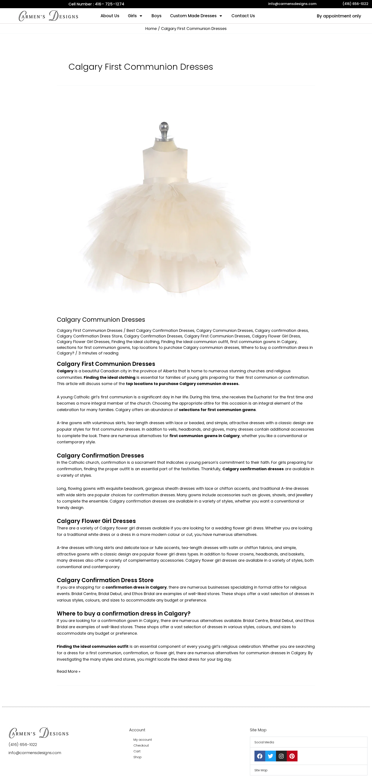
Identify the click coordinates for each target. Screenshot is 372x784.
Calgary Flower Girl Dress (276, 336)
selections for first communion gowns (93, 347)
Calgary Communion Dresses (101, 319)
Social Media (264, 742)
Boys (156, 16)
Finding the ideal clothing (135, 341)
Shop (137, 757)
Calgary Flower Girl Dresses (83, 341)
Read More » (68, 671)
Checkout (141, 745)
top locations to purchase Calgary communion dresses (185, 347)
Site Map (261, 770)
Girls (132, 16)
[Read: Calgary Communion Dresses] (164, 202)
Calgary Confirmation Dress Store (89, 336)
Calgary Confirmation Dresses (153, 336)
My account (142, 739)
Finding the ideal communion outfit (194, 341)
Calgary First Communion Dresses (89, 330)
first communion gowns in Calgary (263, 341)
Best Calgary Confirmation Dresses (160, 330)
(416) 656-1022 (23, 744)
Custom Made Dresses (193, 16)
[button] (308, 742)
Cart (137, 751)
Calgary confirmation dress (281, 330)
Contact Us (243, 16)
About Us (110, 16)
